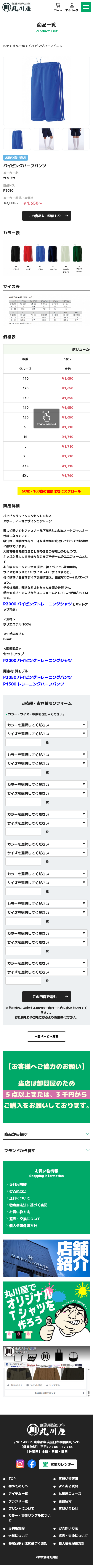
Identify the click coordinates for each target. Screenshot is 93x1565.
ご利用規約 (18, 1184)
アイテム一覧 (18, 1493)
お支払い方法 (68, 1528)
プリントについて (21, 1508)
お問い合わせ (68, 1508)
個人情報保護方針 (23, 1225)
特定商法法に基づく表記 (28, 1204)
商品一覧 (19, 46)
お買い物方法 (19, 1211)
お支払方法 (18, 1191)
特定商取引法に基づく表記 (27, 1543)
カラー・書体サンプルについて (29, 1518)
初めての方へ (18, 1486)
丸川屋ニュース (70, 1493)
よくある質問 (68, 1486)
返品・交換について (24, 1218)
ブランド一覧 (18, 1501)
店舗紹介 (65, 1501)
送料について (19, 1197)
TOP (5, 46)
